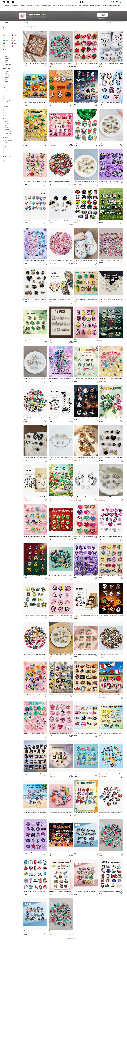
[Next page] (79, 938)
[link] (114, 2)
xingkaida (31, 15)
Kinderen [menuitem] (104, 5)
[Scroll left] (120, 5)
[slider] (4, 161)
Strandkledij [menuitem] (37, 5)
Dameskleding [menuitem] (30, 5)
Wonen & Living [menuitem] (51, 5)
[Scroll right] (122, 5)
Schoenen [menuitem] (109, 5)
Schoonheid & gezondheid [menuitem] (95, 5)
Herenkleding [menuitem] (60, 5)
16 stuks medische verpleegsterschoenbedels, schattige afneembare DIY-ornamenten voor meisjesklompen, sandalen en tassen (35, 891)
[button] (120, 2)
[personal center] (111, 2)
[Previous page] (76, 938)
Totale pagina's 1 (70, 938)
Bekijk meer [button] (8, 64)
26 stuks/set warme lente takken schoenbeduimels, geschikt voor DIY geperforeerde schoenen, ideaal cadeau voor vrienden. (35, 141)
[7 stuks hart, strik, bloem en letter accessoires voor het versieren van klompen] (35, 440)
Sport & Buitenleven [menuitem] (117, 5)
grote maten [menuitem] (44, 5)
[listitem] (32, 17)
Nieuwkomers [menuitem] (15, 5)
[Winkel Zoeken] (122, 22)
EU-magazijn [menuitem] (22, 5)
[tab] (7, 22)
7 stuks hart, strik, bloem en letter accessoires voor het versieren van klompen (35, 457)
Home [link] (4, 9)
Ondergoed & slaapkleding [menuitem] (70, 5)
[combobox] (29, 28)
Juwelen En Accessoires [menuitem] (82, 5)
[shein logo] (8, 2)
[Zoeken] (81, 2)
